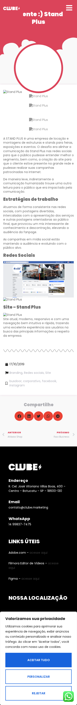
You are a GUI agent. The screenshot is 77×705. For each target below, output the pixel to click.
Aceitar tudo (38, 660)
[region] (38, 658)
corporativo (31, 381)
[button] (19, 416)
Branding (15, 373)
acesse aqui (38, 552)
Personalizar (38, 677)
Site (48, 373)
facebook (49, 381)
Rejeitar (38, 693)
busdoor (15, 381)
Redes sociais (34, 373)
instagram (17, 385)
